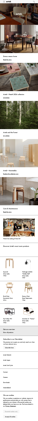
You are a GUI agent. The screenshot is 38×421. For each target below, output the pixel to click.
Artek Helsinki (7, 355)
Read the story (7, 60)
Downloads (6, 382)
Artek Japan (6, 360)
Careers (5, 377)
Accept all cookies (10, 417)
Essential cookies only (11, 411)
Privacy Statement (10, 406)
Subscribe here (9, 348)
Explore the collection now (10, 174)
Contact (5, 372)
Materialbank (7, 388)
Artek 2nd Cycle (8, 365)
